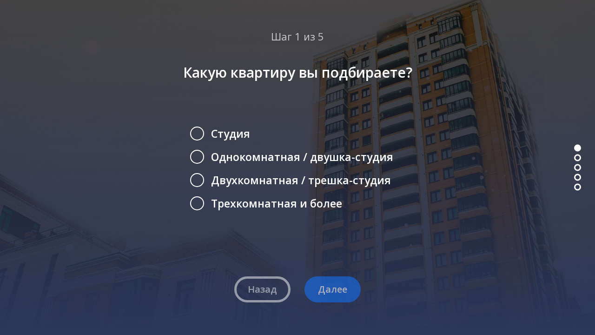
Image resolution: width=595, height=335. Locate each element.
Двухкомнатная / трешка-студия (301, 180)
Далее (332, 289)
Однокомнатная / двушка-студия (302, 157)
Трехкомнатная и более (276, 203)
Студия (230, 134)
